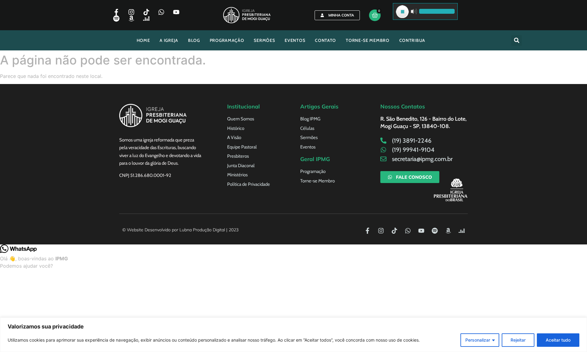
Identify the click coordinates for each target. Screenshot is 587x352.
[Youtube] (176, 12)
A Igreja (169, 40)
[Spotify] (116, 18)
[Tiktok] (146, 12)
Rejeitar (518, 340)
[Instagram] (131, 12)
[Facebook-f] (116, 12)
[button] (516, 40)
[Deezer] (146, 18)
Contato (325, 40)
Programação (227, 40)
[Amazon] (131, 18)
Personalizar (477, 340)
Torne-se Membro (367, 40)
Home (143, 40)
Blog (194, 40)
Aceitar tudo (558, 340)
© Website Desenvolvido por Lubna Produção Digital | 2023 (180, 230)
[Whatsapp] (161, 12)
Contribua (412, 40)
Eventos (295, 40)
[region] (293, 334)
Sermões (264, 40)
